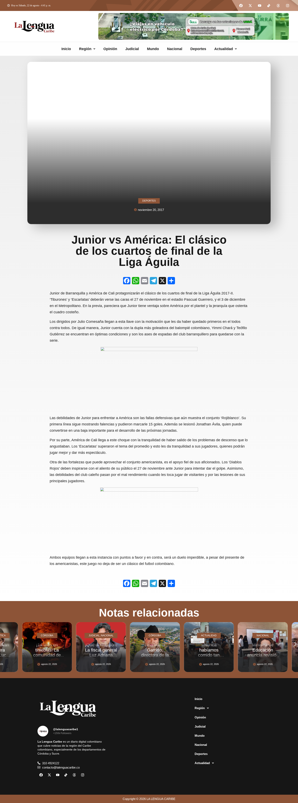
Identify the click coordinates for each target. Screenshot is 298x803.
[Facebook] (240, 5)
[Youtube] (259, 5)
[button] (87, 49)
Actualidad (223, 49)
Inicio (66, 49)
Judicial (132, 49)
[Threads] (278, 5)
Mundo (153, 49)
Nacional (174, 49)
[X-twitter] (250, 5)
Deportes (198, 49)
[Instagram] (287, 5)
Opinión (110, 49)
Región (85, 49)
